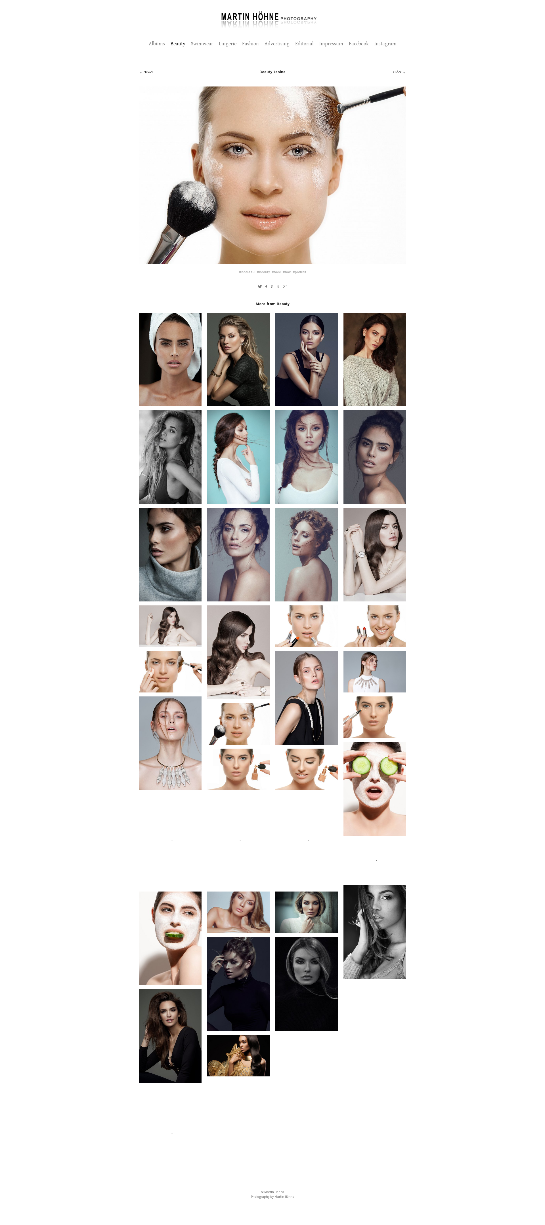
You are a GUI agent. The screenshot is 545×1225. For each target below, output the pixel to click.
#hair (287, 272)
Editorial (304, 44)
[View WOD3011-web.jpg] (170, 501)
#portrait (299, 272)
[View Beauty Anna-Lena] (238, 1073)
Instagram (385, 44)
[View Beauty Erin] (170, 1079)
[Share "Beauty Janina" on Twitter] (260, 286)
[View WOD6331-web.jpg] (374, 403)
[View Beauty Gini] (238, 1027)
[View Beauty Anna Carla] (306, 598)
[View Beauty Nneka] (374, 975)
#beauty (263, 272)
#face (276, 272)
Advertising (277, 44)
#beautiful (247, 272)
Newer (148, 72)
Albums (157, 44)
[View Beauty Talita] (374, 501)
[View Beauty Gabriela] (238, 598)
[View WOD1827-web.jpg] (170, 598)
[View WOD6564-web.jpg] (170, 403)
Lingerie (227, 44)
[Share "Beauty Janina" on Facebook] (266, 286)
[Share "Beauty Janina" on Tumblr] (278, 286)
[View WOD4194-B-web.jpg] (306, 403)
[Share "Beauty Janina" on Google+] (285, 286)
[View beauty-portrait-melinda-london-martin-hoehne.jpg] (375, 878)
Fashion (250, 44)
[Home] (272, 27)
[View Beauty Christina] (170, 787)
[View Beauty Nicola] (238, 501)
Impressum (331, 44)
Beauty (178, 44)
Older (397, 72)
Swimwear (202, 44)
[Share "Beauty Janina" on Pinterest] (272, 286)
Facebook (359, 44)
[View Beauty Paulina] (238, 403)
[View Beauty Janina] (170, 689)
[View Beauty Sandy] (170, 884)
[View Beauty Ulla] (170, 1177)
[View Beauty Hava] (170, 644)
